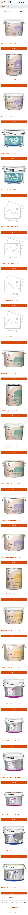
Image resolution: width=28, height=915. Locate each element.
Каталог (6, 6)
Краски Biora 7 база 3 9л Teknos (11, 483)
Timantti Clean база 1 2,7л (9, 190)
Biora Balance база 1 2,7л (8, 43)
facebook (5, 903)
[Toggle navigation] (26, 2)
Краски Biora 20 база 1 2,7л (9, 263)
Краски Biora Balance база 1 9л (10, 520)
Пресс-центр (14, 907)
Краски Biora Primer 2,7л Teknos (11, 630)
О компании (14, 912)
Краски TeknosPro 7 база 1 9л (10, 887)
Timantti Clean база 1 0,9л (9, 153)
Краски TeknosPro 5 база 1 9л (10, 740)
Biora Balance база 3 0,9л (8, 80)
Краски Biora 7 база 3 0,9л (9, 410)
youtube (23, 903)
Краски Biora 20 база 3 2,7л (9, 337)
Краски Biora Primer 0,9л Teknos (11, 594)
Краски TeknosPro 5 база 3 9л (10, 814)
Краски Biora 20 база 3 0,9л (9, 300)
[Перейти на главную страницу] (6, 2)
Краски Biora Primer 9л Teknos (10, 667)
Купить (14, 48)
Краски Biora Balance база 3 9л (10, 557)
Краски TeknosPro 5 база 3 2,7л (11, 777)
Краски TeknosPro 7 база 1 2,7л (10, 851)
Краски (15, 6)
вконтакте (14, 903)
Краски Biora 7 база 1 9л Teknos (11, 373)
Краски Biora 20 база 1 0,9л (9, 226)
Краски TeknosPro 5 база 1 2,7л (10, 704)
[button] (23, 2)
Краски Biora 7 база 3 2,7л (9, 447)
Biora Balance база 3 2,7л (8, 116)
